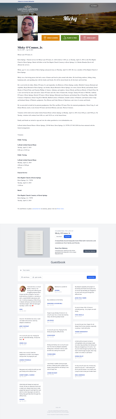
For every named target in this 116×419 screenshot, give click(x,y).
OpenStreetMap (59, 414)
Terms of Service (62, 412)
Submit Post (91, 277)
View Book (59, 236)
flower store (60, 209)
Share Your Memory (90, 251)
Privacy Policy (54, 412)
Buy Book (67, 236)
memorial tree (37, 209)
